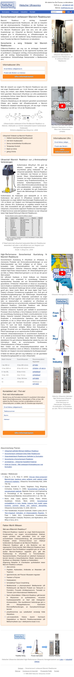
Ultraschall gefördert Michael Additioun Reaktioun (22, 451)
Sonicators (5, 12)
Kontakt (32, 12)
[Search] (63, 12)
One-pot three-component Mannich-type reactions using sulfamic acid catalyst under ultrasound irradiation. (26, 479)
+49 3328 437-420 (67, 5)
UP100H (35, 365)
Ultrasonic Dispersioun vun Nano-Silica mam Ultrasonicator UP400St (62, 129)
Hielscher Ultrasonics (30, 5)
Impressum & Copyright (30, 671)
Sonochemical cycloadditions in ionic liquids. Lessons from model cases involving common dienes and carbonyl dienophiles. (26, 503)
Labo (61, 659)
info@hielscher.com (67, 8)
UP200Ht (35, 368)
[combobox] (57, 12)
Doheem (20, 668)
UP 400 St (42, 368)
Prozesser (15, 12)
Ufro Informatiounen (24, 77)
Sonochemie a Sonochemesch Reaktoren (19, 459)
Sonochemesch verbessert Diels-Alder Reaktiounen (22, 453)
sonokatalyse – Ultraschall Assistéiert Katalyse (21, 462)
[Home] (8, 4)
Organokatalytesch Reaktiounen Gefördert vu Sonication (24, 456)
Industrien (24, 12)
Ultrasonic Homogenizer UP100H (62, 294)
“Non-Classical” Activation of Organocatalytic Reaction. (25, 513)
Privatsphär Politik (46, 671)
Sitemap (17, 671)
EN (68, 12)
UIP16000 (36, 378)
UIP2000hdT (36, 372)
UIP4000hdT (36, 375)
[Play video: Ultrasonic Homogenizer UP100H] (62, 273)
